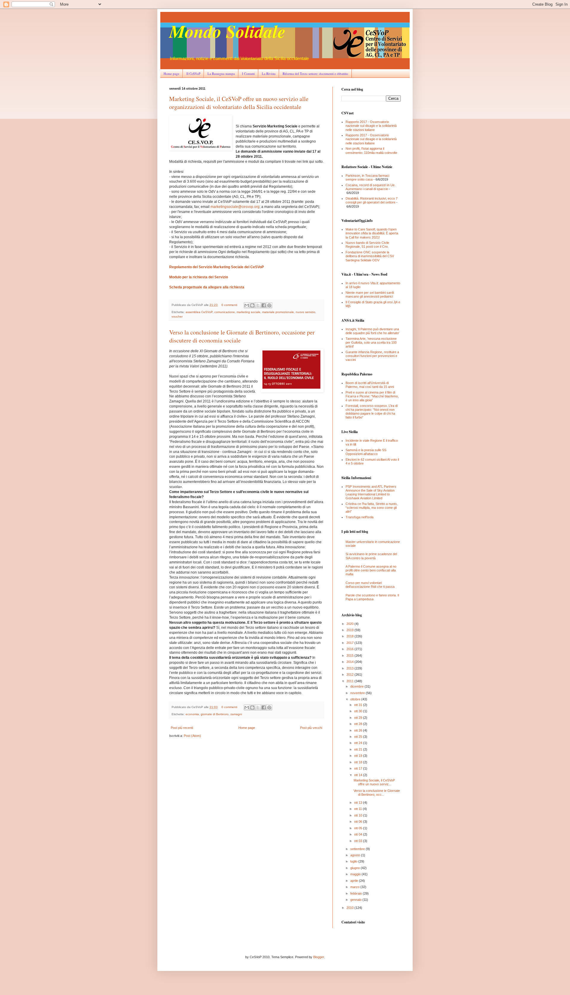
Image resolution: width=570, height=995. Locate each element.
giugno (355, 868)
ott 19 (358, 755)
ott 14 (358, 775)
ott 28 (358, 724)
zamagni (236, 714)
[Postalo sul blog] (252, 305)
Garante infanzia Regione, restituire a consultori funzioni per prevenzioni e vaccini (372, 355)
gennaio (356, 899)
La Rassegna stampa (221, 73)
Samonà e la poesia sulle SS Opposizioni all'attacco (366, 452)
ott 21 (358, 749)
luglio (354, 861)
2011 (350, 681)
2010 (350, 907)
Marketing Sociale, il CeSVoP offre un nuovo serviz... (374, 782)
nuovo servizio (305, 312)
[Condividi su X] (258, 305)
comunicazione (224, 312)
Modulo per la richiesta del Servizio (198, 277)
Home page (171, 73)
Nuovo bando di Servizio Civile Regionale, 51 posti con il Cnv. (367, 244)
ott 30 (358, 711)
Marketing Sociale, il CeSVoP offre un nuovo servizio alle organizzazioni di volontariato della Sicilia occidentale (238, 103)
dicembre (357, 686)
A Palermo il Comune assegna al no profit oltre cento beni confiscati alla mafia (371, 570)
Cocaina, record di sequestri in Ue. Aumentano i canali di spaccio (370, 187)
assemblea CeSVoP (199, 312)
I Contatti (248, 73)
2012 (350, 674)
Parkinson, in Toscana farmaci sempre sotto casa (367, 177)
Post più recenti (182, 727)
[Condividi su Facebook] (264, 305)
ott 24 (358, 743)
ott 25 (358, 736)
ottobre (355, 699)
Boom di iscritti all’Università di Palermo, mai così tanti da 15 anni (370, 384)
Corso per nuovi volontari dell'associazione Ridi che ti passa (370, 584)
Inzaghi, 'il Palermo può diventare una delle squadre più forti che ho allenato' (372, 331)
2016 (350, 649)
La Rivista (269, 73)
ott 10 (358, 815)
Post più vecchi (311, 727)
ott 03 (358, 841)
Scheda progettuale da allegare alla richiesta (206, 287)
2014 (350, 662)
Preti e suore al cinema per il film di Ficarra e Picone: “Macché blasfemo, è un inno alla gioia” (372, 396)
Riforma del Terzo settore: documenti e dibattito (315, 73)
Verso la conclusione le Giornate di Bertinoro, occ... (377, 792)
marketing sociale (248, 312)
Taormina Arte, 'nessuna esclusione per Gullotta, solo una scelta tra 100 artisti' (371, 342)
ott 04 (358, 834)
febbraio (356, 893)
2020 (350, 624)
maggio (356, 874)
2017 (350, 643)
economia (192, 714)
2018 (350, 636)
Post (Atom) (192, 735)
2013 (350, 668)
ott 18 (358, 762)
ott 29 (358, 717)
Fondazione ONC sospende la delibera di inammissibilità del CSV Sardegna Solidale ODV (370, 256)
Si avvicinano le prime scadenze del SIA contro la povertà (371, 556)
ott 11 (358, 809)
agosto (355, 855)
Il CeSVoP (193, 73)
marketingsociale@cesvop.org (234, 207)
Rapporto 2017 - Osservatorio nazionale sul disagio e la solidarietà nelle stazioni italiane (371, 125)
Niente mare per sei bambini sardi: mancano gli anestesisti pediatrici (370, 294)
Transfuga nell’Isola (359, 517)
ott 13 (358, 802)
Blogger (318, 957)
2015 (350, 655)
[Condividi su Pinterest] (269, 305)
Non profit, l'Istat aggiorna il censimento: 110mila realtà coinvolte (371, 150)
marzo (355, 887)
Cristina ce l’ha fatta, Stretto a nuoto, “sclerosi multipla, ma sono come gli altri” (372, 507)
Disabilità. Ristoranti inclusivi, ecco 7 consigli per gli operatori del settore (372, 200)
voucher (177, 316)
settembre (358, 849)
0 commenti (229, 305)
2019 (350, 630)
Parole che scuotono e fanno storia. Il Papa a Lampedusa (372, 597)
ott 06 (358, 821)
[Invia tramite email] (247, 305)
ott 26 (358, 730)
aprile (354, 880)
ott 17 (358, 768)
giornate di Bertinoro (215, 714)
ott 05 (358, 828)
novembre (358, 693)
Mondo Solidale (227, 30)
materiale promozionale (278, 312)
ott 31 (358, 705)
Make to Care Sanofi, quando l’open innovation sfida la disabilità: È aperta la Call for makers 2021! (372, 233)
